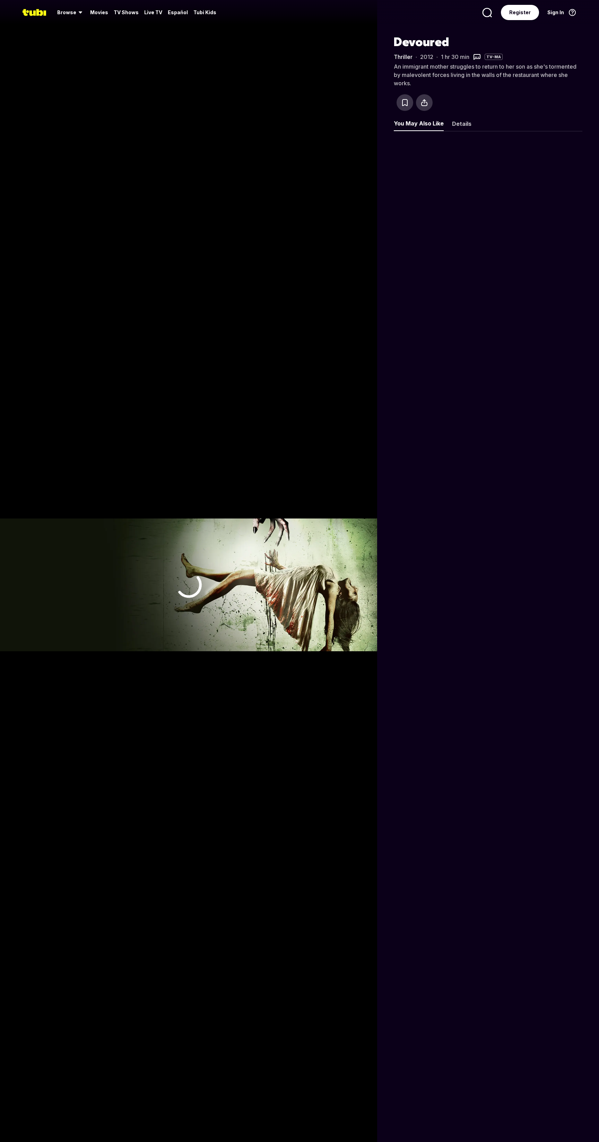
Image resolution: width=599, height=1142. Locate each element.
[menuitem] (71, 12)
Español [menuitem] (178, 12)
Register (520, 12)
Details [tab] (461, 123)
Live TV (153, 12)
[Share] (424, 102)
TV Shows (126, 12)
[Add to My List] (405, 102)
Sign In (555, 12)
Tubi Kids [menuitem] (204, 12)
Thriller (403, 56)
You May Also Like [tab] (419, 123)
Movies (99, 12)
